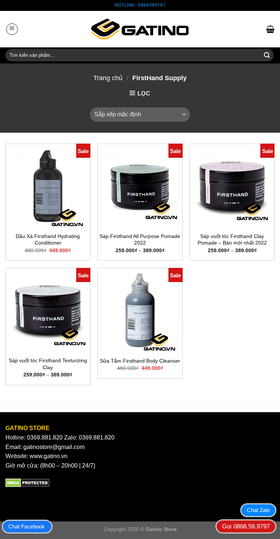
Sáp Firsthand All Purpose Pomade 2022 (140, 239)
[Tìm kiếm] (267, 55)
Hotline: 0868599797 (140, 5)
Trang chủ (107, 78)
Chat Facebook (26, 526)
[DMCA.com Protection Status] (27, 482)
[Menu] (12, 29)
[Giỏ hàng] (270, 29)
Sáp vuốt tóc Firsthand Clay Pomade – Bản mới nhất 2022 (232, 239)
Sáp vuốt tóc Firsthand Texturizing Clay (48, 364)
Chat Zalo (258, 510)
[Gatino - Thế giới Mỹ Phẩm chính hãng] (140, 29)
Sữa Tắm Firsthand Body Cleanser (140, 361)
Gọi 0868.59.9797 (246, 526)
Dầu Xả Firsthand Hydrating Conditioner (48, 239)
